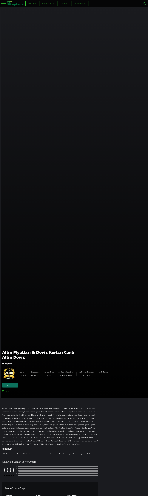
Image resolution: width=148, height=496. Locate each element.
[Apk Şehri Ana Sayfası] (15, 3)
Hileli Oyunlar (48, 4)
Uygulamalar (80, 4)
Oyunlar (64, 4)
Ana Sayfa (32, 4)
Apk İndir (10, 385)
